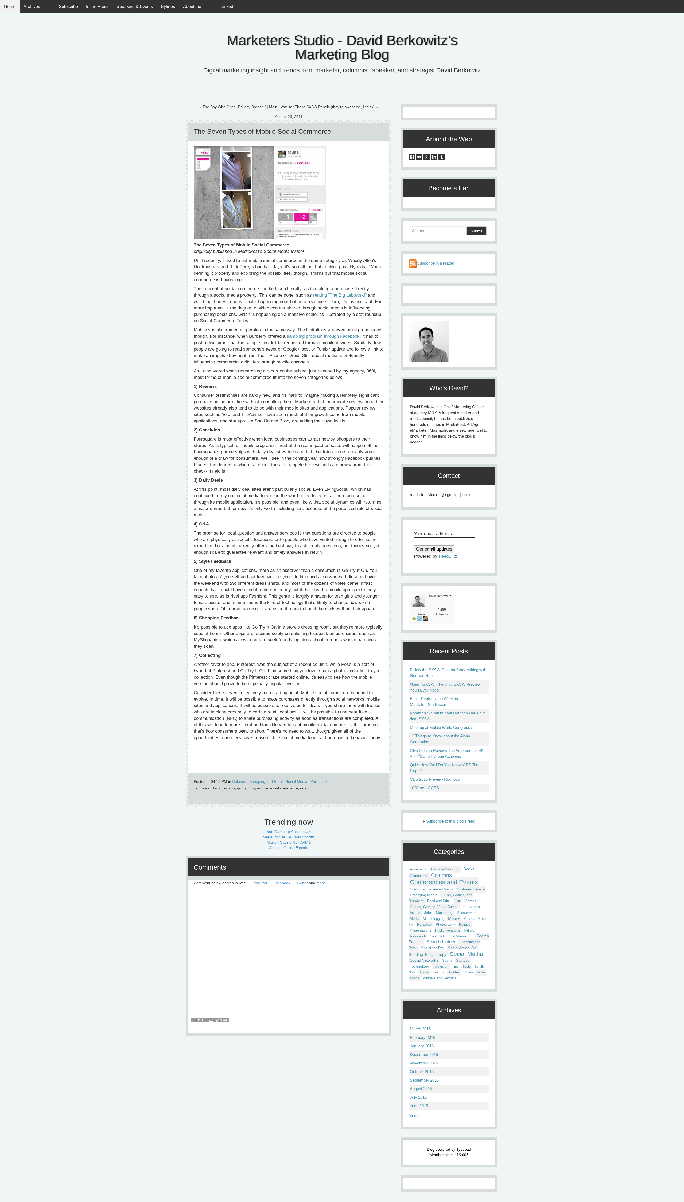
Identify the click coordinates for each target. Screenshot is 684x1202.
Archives (32, 6)
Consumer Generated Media (431, 889)
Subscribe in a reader (435, 263)
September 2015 (424, 1080)
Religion (470, 930)
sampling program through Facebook (323, 336)
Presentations (420, 930)
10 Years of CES (424, 787)
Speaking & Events (134, 6)
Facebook (281, 883)
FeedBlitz (448, 556)
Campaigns (418, 876)
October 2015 (422, 1071)
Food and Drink (439, 901)
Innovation (471, 907)
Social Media (296, 781)
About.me (192, 6)
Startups (462, 961)
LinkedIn (228, 6)
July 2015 (418, 1097)
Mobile (454, 918)
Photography (445, 924)
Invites (415, 913)
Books (469, 869)
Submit (476, 231)
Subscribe (68, 6)
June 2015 (419, 1105)
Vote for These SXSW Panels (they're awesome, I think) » (329, 107)
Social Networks (424, 960)
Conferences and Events (444, 882)
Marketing (444, 912)
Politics (465, 924)
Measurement (466, 913)
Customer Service (471, 889)
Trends (439, 972)
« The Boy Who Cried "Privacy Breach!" (232, 107)
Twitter (302, 883)
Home (9, 6)
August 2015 (421, 1088)
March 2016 (420, 1029)
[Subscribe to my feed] (413, 263)
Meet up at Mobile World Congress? (441, 727)
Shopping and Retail (266, 781)
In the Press (97, 6)
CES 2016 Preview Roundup (435, 779)
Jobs (428, 912)
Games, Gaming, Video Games (434, 907)
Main (273, 107)
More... (415, 1115)
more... (322, 883)
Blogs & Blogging (445, 869)
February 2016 (422, 1037)
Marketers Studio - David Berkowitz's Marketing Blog (342, 47)
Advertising (418, 869)
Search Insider (441, 941)
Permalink (318, 781)
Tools (467, 966)
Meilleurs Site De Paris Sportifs (289, 837)
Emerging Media (424, 895)
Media (414, 919)
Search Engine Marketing (451, 936)
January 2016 (422, 1046)
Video (468, 972)
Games (470, 901)
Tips (455, 966)
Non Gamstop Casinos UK (288, 832)
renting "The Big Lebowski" (340, 295)
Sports (447, 961)
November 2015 (424, 1063)
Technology (419, 966)
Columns (239, 781)
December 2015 (424, 1054)
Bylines (168, 6)
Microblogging (433, 919)
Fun (457, 900)
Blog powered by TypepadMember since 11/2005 (449, 1152)
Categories (449, 851)
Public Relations (447, 930)
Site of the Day (432, 948)
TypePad (259, 883)
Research (418, 936)
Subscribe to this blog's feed (450, 821)
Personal (424, 924)
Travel (424, 972)
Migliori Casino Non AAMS (289, 842)
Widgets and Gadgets (439, 978)
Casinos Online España (288, 848)
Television (440, 966)
